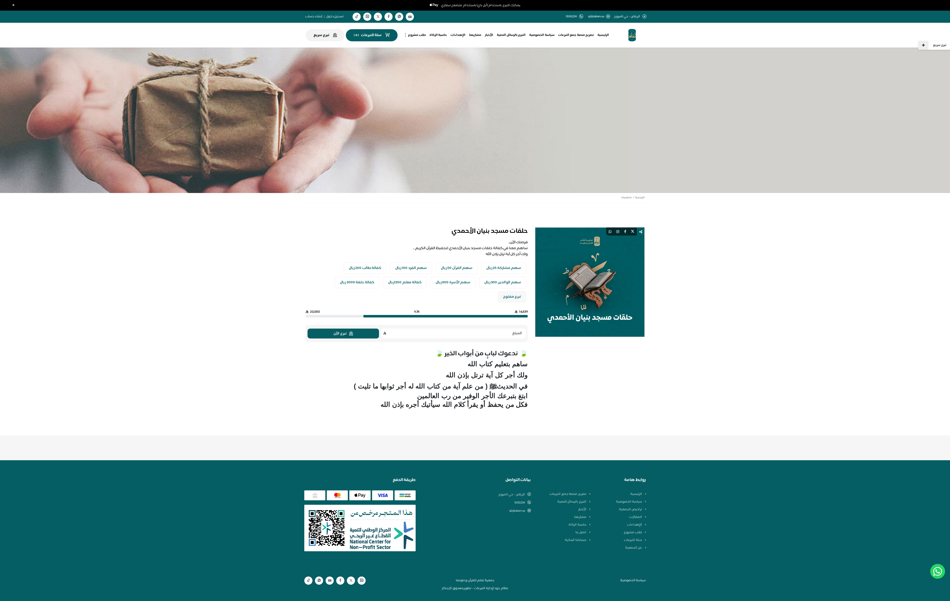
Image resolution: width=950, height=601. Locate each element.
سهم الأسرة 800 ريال (453, 283)
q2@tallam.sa (596, 16)
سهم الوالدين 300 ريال (502, 283)
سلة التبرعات (633, 540)
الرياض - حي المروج (511, 494)
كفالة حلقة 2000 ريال (357, 283)
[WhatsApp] (399, 17)
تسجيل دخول (335, 16)
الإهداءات (458, 35)
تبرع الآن (340, 334)
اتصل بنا (581, 532)
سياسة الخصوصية (541, 35)
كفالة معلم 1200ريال (405, 283)
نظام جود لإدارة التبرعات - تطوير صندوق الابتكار (475, 588)
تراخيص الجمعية (630, 509)
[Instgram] (367, 17)
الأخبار (489, 35)
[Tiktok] (356, 17)
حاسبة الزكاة (438, 35)
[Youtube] (410, 17)
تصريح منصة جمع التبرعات (576, 35)
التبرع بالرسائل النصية (511, 35)
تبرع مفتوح (512, 297)
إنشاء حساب (314, 16)
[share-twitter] (632, 231)
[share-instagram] (618, 231)
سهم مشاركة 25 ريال (503, 268)
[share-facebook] (625, 231)
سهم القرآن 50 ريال (457, 268)
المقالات (636, 517)
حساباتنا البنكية (576, 540)
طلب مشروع (417, 35)
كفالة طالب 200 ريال (365, 268)
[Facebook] (389, 17)
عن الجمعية (633, 548)
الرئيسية (603, 35)
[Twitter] (378, 17)
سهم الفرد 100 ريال (411, 268)
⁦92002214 (519, 502)
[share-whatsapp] (610, 231)
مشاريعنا (475, 35)
